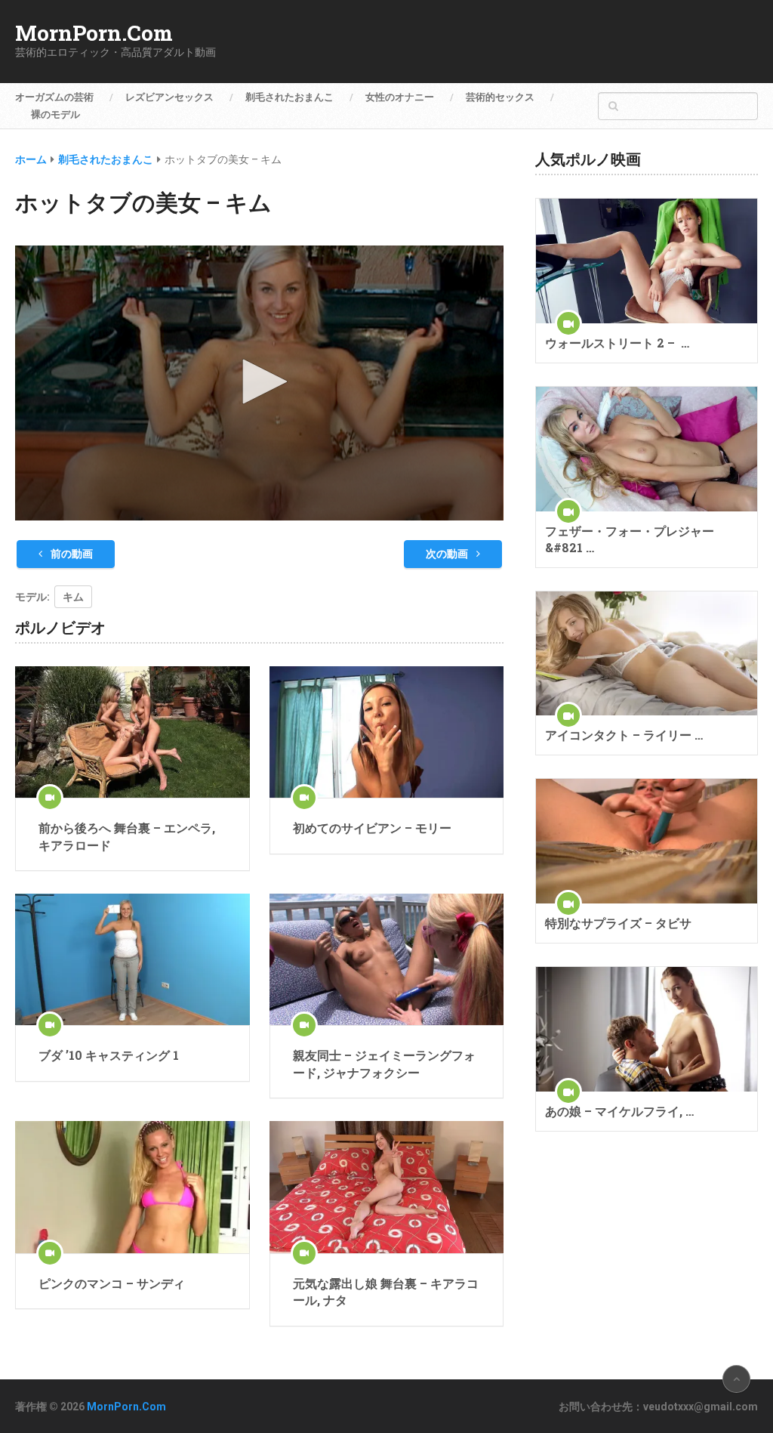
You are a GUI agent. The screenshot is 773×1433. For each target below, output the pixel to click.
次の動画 (448, 554)
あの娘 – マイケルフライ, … (619, 1111)
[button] (259, 381)
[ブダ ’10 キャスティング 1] (132, 960)
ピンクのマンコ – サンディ (111, 1283)
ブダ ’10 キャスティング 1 (108, 1055)
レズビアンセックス (169, 97)
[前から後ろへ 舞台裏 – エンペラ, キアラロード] (132, 732)
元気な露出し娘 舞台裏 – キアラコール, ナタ (386, 1291)
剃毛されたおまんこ (289, 97)
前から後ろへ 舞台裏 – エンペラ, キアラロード (126, 836)
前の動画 (70, 554)
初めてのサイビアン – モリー (372, 827)
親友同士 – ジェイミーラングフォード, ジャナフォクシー (384, 1063)
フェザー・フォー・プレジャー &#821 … (629, 539)
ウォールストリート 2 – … (617, 343)
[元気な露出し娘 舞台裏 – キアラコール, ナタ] (386, 1187)
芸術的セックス (500, 97)
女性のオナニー (399, 97)
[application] (259, 383)
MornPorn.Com (94, 33)
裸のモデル (55, 114)
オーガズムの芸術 (54, 97)
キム (73, 597)
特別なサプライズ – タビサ (618, 923)
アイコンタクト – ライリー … (624, 735)
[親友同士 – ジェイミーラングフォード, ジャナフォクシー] (386, 960)
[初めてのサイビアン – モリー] (386, 732)
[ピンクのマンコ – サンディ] (132, 1187)
